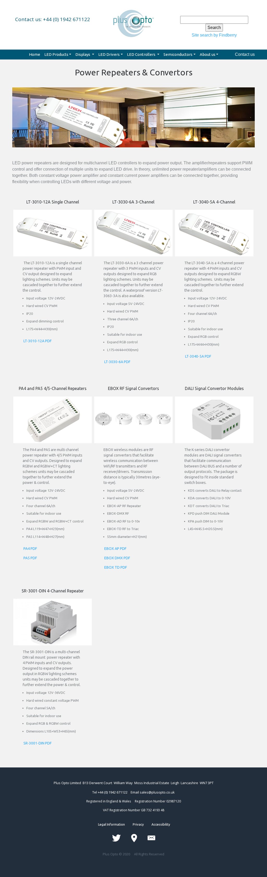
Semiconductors (177, 54)
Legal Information (115, 824)
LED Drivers (109, 54)
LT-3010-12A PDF (37, 341)
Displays (83, 54)
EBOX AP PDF (115, 548)
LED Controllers (141, 54)
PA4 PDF (30, 548)
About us (207, 54)
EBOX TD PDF (115, 567)
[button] (30, 124)
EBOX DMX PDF (117, 558)
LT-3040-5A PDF (198, 356)
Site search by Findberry (214, 35)
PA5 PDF (30, 558)
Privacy (138, 824)
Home (34, 54)
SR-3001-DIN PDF (37, 743)
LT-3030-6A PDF (117, 362)
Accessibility (157, 824)
